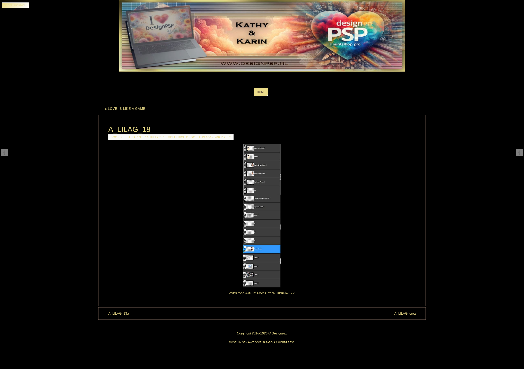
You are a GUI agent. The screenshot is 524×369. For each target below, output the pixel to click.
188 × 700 (213, 137)
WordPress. (286, 342)
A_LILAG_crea (405, 313)
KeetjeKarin (131, 137)
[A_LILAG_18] (262, 215)
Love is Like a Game (125, 108)
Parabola (268, 342)
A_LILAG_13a (118, 313)
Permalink (286, 293)
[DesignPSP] (4, 152)
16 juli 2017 (154, 137)
